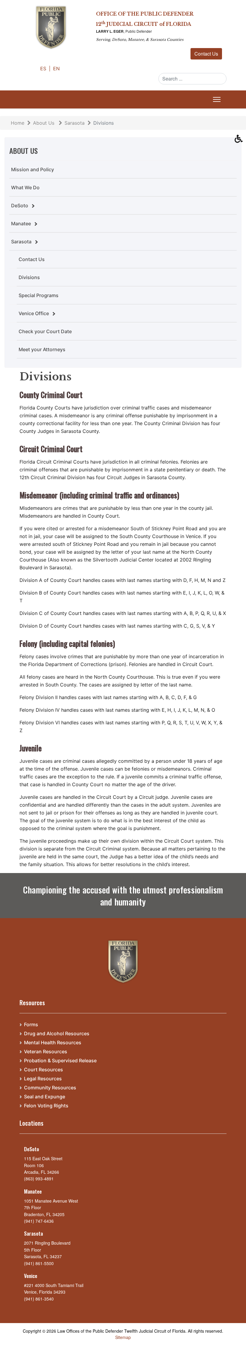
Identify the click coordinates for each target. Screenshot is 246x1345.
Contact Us (206, 53)
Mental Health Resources (52, 1042)
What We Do (25, 187)
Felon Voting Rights (46, 1105)
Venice (30, 1276)
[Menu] (215, 99)
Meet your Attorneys (42, 349)
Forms (31, 1024)
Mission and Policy (32, 169)
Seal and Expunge (44, 1096)
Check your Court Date (45, 331)
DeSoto (19, 205)
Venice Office (34, 313)
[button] (240, 140)
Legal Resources (43, 1078)
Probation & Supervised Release (60, 1060)
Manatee (21, 224)
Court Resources (43, 1069)
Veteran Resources (45, 1051)
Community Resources (50, 1087)
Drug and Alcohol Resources (56, 1033)
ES (44, 68)
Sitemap (123, 1337)
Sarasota (21, 242)
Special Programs (38, 295)
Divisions (29, 277)
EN (56, 68)
